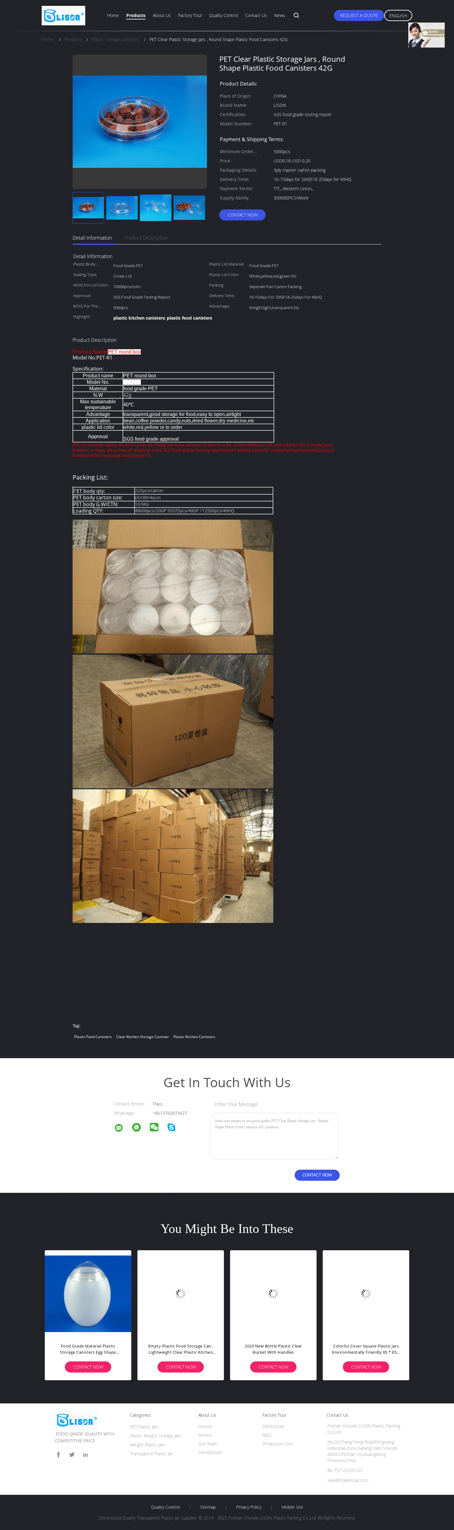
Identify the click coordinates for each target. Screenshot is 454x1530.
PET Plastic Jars (144, 1427)
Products (135, 15)
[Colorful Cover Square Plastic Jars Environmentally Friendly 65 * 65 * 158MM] (201, 1293)
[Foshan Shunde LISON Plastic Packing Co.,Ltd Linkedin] (85, 1454)
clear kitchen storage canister (142, 1036)
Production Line (278, 1444)
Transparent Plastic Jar (151, 1454)
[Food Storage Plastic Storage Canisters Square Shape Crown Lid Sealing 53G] (293, 1293)
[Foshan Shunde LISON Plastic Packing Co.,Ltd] (122, 1129)
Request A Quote (359, 15)
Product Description (146, 237)
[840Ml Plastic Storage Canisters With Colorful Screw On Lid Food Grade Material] (386, 1293)
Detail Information (92, 237)
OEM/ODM (273, 1426)
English (398, 16)
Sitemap (208, 1507)
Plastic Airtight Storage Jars (155, 1436)
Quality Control (223, 15)
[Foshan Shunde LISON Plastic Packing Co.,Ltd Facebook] (58, 1454)
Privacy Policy (248, 1507)
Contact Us (256, 15)
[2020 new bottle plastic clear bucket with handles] (108, 1293)
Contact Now (243, 215)
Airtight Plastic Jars (147, 1445)
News (279, 15)
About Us (162, 15)
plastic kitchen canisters (194, 1036)
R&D (267, 1435)
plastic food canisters (93, 1036)
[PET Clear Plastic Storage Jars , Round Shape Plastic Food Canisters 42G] (88, 207)
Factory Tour (190, 15)
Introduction (210, 1452)
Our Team (207, 1444)
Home (113, 15)
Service (205, 1435)
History (205, 1426)
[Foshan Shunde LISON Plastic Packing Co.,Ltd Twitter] (72, 1454)
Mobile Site (292, 1507)
